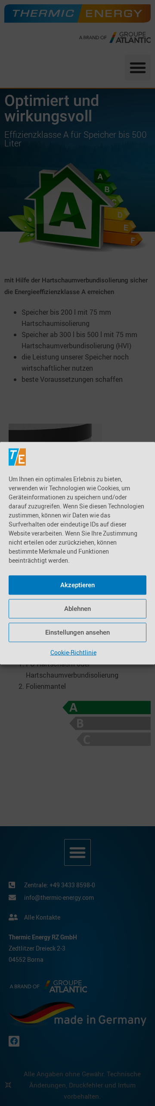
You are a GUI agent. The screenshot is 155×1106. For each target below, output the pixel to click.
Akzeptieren (77, 585)
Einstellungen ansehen (77, 632)
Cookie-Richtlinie (73, 652)
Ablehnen (77, 609)
